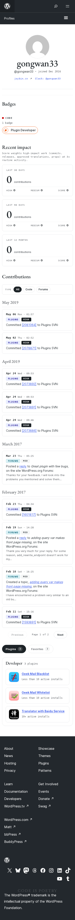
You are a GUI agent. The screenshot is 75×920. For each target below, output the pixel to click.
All (17, 289)
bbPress (12, 834)
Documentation (16, 791)
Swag (44, 806)
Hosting (10, 763)
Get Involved (48, 784)
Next (60, 634)
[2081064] (29, 325)
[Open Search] (56, 6)
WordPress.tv (16, 806)
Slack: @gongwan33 (48, 78)
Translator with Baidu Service (43, 711)
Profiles (9, 18)
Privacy (10, 770)
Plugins (13, 649)
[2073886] (29, 430)
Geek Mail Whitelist (36, 692)
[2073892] (29, 384)
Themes (44, 756)
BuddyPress (15, 842)
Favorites (39, 649)
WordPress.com (18, 820)
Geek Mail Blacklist (35, 674)
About (8, 748)
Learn (8, 784)
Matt (10, 827)
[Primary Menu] (66, 18)
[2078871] (29, 348)
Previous (17, 634)
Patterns (44, 770)
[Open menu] (68, 6)
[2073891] (29, 407)
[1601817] (29, 514)
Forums (43, 289)
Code (28, 289)
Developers (12, 799)
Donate (46, 799)
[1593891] (29, 622)
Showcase (46, 748)
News (8, 756)
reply (22, 466)
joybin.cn (21, 78)
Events (43, 791)
